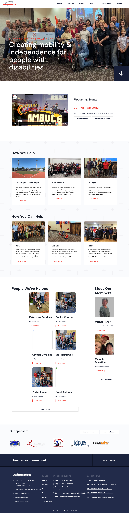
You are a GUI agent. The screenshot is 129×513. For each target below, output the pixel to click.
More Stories (45, 409)
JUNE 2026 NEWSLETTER (96, 480)
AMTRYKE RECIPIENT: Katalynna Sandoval (101, 485)
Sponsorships (105, 4)
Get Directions (82, 118)
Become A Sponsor (109, 432)
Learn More (22, 200)
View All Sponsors (89, 432)
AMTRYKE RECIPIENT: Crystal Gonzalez (100, 497)
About (59, 4)
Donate (119, 4)
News (81, 4)
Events (91, 4)
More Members (106, 379)
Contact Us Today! (109, 460)
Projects (70, 4)
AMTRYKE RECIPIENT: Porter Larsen (99, 489)
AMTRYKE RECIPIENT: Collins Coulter (100, 493)
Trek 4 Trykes (47, 501)
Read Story (35, 326)
